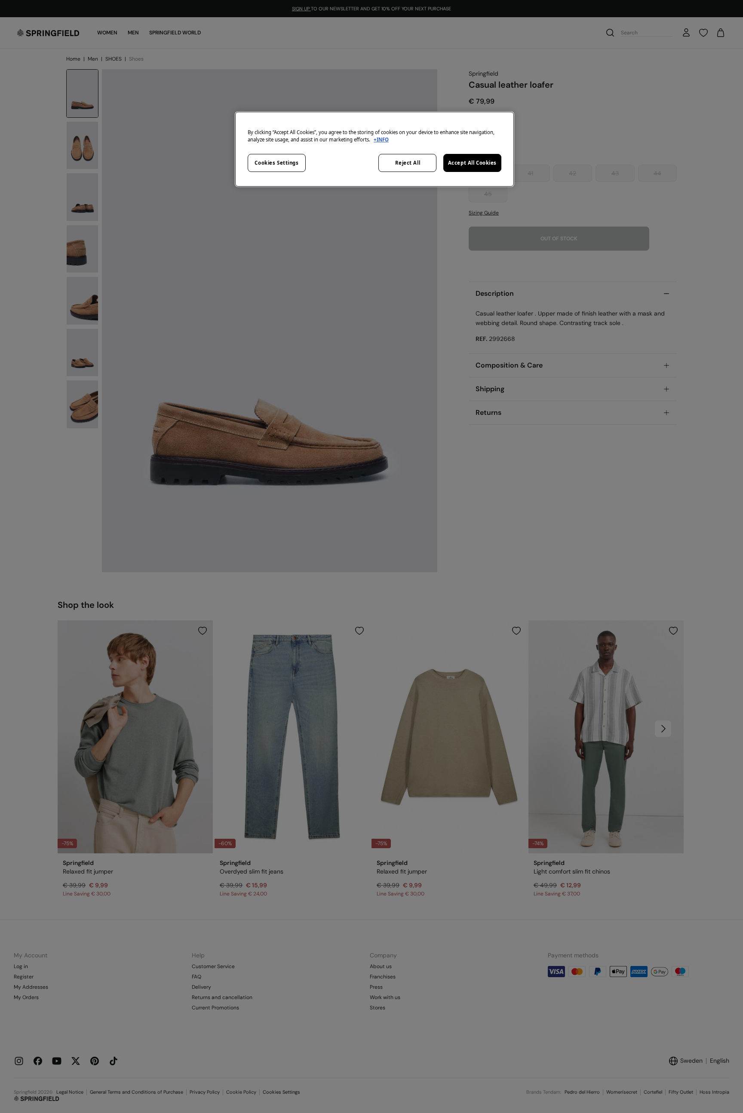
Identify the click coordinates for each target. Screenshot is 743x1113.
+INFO (381, 139)
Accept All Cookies (472, 162)
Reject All (408, 162)
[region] (374, 149)
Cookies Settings (276, 162)
